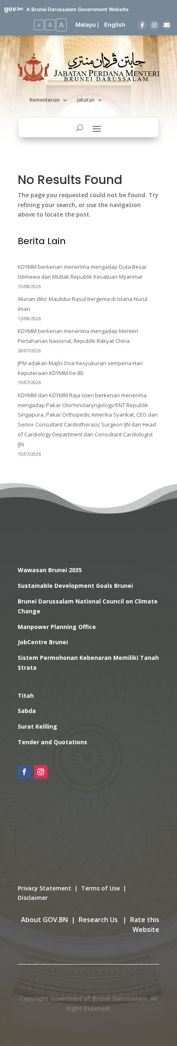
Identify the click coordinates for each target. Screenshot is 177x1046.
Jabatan (86, 100)
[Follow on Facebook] (24, 771)
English (115, 24)
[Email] (167, 25)
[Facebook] (142, 25)
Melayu (85, 24)
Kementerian (45, 100)
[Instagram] (154, 25)
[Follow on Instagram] (40, 771)
